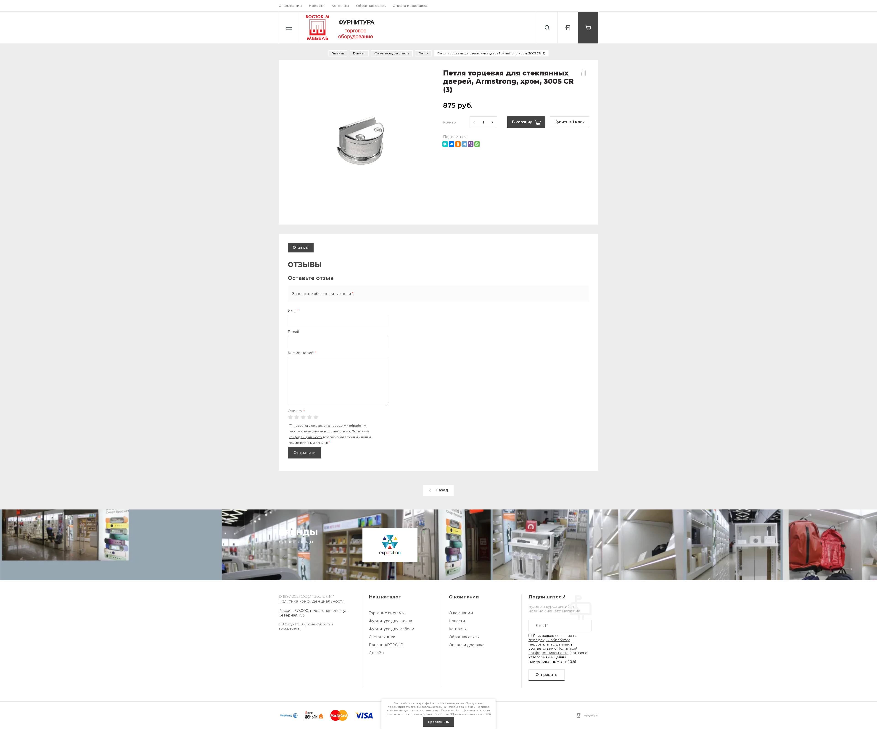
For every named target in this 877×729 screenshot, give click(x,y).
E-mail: (293, 332)
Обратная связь (371, 5)
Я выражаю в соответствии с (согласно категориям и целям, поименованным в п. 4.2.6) (557, 648)
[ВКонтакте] (451, 144)
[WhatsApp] (477, 144)
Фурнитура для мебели (391, 629)
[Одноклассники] (458, 144)
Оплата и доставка (410, 5)
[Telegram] (464, 144)
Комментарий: (302, 353)
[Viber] (470, 144)
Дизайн (376, 653)
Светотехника (382, 637)
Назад (442, 490)
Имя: (293, 310)
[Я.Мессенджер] (445, 144)
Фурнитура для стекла (390, 621)
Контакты (340, 5)
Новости (317, 5)
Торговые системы (387, 613)
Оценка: (296, 411)
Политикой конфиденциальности (552, 650)
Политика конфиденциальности (311, 601)
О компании (290, 5)
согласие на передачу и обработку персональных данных (552, 639)
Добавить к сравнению (583, 72)
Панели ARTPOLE (386, 645)
